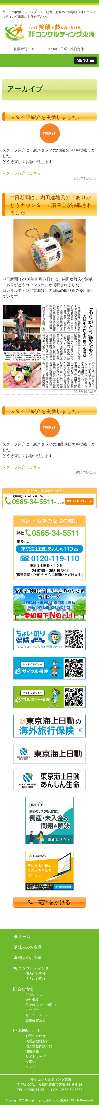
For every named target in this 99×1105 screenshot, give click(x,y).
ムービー (32, 1010)
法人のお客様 (62, 73)
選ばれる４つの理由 (40, 1005)
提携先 (30, 1061)
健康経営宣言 (35, 1020)
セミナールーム (37, 1015)
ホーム (22, 73)
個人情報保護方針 (38, 1046)
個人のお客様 (29, 958)
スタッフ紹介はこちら (21, 173)
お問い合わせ (35, 1036)
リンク (30, 1067)
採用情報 (32, 1051)
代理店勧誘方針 (37, 1041)
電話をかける (52, 902)
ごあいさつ (33, 994)
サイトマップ (35, 1056)
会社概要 (32, 999)
